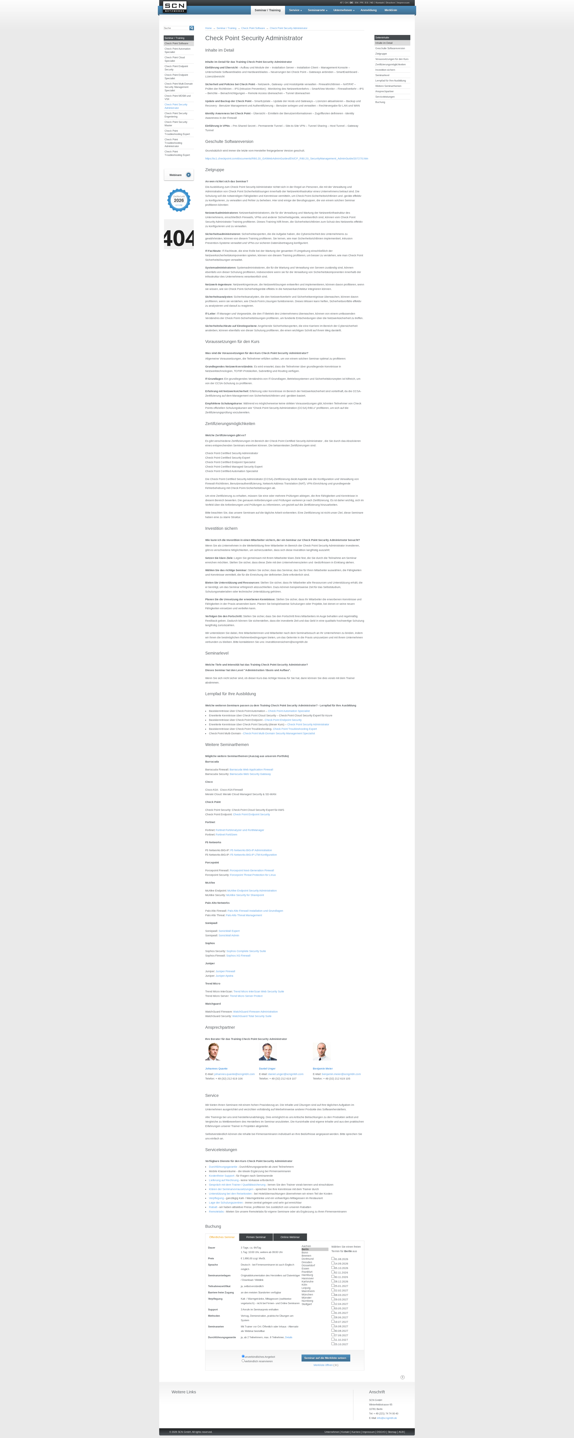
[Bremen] (315, 1255)
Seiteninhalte (382, 37)
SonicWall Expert (229, 931)
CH (346, 3)
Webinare (179, 175)
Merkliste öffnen (323, 1365)
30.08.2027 (341, 1330)
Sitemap (392, 1432)
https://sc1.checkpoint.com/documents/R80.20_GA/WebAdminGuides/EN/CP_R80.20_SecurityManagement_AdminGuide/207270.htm (286, 158)
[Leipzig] (315, 1288)
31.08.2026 (341, 1259)
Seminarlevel (382, 75)
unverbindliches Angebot (260, 1356)
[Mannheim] (315, 1291)
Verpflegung (216, 1198)
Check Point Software (176, 43)
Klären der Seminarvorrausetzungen (231, 1189)
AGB (401, 1432)
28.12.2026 (341, 1281)
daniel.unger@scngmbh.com (285, 1074)
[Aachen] (315, 1246)
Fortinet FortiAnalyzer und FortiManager (240, 830)
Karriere (356, 1432)
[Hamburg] (315, 1275)
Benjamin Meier (323, 1068)
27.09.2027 (341, 1335)
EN (356, 3)
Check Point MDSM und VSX (178, 97)
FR (361, 3)
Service (294, 10)
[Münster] (315, 1297)
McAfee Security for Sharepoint (245, 895)
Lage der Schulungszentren (226, 1202)
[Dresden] (315, 1262)
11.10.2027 (341, 1339)
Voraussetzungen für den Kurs (392, 59)
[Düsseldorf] (315, 1265)
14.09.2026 (341, 1263)
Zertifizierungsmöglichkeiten (390, 64)
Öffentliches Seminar (222, 1237)
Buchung (380, 102)
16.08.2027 (341, 1326)
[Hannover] (315, 1278)
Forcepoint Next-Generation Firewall (252, 870)
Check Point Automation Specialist (177, 50)
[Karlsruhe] (315, 1281)
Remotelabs (216, 1211)
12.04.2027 (341, 1303)
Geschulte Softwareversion (390, 48)
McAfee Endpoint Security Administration (252, 890)
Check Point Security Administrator (176, 106)
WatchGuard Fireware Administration (255, 1011)
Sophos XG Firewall (238, 955)
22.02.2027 (341, 1290)
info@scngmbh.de (387, 1418)
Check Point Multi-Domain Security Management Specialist (179, 87)
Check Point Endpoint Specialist (176, 77)
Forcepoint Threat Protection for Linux (253, 875)
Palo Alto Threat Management (244, 915)
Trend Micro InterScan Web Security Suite (258, 991)
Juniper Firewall (225, 971)
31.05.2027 (341, 1312)
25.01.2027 (341, 1286)
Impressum (403, 3)
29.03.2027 (341, 1299)
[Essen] (315, 1268)
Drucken (390, 3)
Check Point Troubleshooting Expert (177, 132)
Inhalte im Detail (383, 43)
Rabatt (213, 1207)
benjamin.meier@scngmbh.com (341, 1074)
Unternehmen (342, 10)
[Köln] (315, 1284)
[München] (315, 1294)
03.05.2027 (341, 1308)
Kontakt (380, 3)
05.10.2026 (341, 1268)
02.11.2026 (341, 1272)
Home (208, 28)
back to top (402, 1377)
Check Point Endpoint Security (176, 68)
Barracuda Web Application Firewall (251, 769)
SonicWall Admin (229, 935)
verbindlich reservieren (259, 1361)
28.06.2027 (341, 1317)
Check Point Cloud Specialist (175, 59)
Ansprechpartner (384, 91)
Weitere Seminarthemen (388, 86)
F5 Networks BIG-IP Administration (251, 850)
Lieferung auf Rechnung (224, 1180)
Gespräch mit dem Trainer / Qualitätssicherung (237, 1184)
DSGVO (381, 1432)
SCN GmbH (174, 8)
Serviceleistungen (385, 96)
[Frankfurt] (315, 1271)
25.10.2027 (341, 1344)
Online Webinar (290, 1237)
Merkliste (391, 10)
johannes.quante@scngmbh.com (234, 1074)
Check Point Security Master (176, 124)
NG (372, 3)
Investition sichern (385, 69)
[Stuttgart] (315, 1304)
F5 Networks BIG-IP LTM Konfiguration (253, 854)
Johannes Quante (216, 1068)
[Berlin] (315, 1249)
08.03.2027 (341, 1294)
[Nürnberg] (315, 1301)
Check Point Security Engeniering (176, 115)
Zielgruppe (381, 53)
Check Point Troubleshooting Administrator (173, 142)
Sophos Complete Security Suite (246, 951)
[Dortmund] (315, 1259)
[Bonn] (315, 1252)
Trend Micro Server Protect (246, 996)
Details (289, 1337)
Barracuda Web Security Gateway (250, 774)
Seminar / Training (268, 10)
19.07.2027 (341, 1321)
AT (341, 3)
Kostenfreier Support (221, 1175)
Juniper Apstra (224, 975)
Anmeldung (369, 10)
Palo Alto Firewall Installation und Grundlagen (255, 910)
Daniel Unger (267, 1068)
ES (366, 3)
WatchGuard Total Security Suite (252, 1016)
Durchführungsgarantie (223, 1166)
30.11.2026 (341, 1277)
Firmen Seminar (256, 1237)
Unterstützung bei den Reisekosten (230, 1193)
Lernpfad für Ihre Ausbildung (390, 80)
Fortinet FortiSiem (226, 834)
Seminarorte (316, 10)
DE (351, 3)
